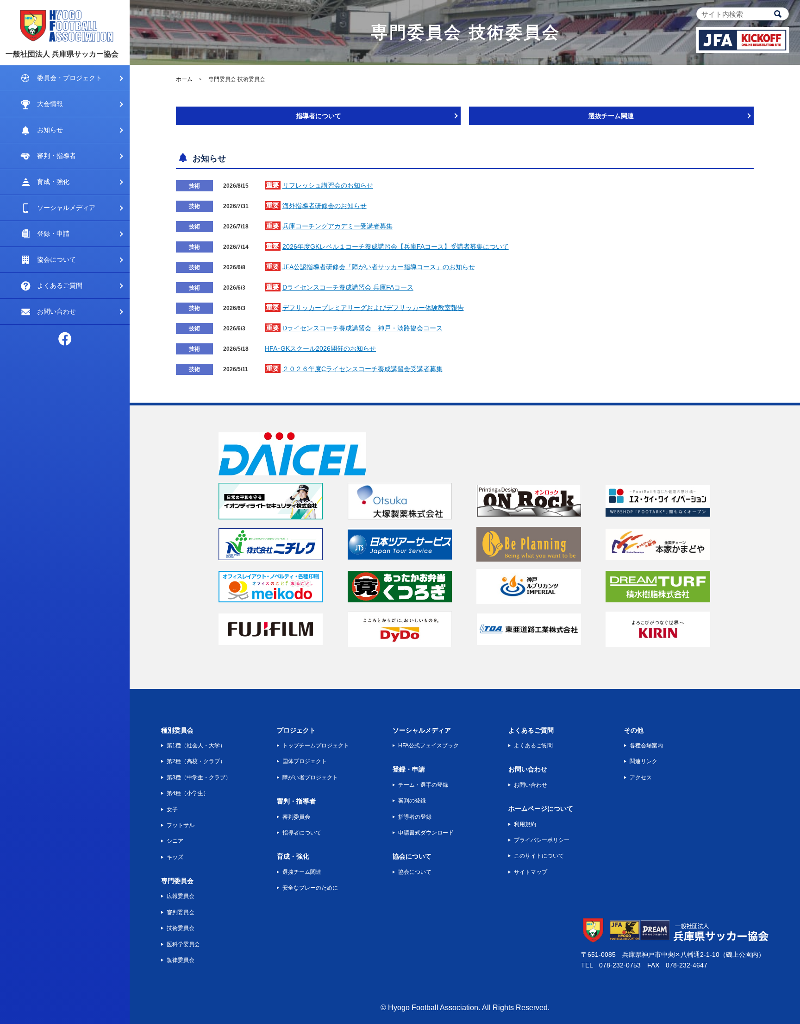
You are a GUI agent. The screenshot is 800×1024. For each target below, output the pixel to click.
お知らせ (50, 129)
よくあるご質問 (59, 285)
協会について (56, 259)
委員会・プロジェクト (69, 78)
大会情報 (50, 103)
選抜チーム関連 (611, 116)
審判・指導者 (56, 155)
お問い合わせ (56, 311)
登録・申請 (53, 233)
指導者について (318, 116)
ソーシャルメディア (66, 207)
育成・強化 (53, 181)
